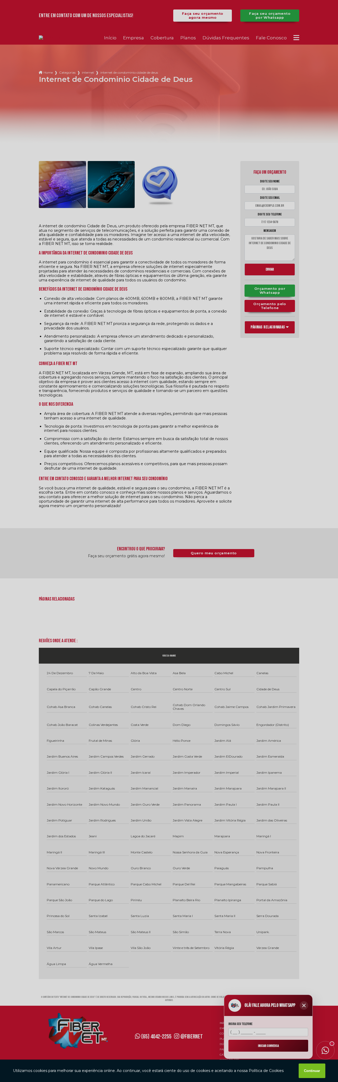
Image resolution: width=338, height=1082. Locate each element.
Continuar (312, 1071)
